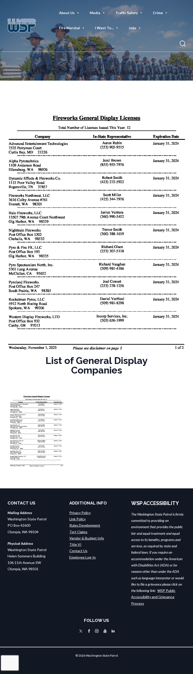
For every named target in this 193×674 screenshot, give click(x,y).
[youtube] (105, 631)
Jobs (132, 28)
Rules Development (84, 525)
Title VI (75, 544)
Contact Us (78, 551)
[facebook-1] (89, 631)
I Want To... (104, 28)
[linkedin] (113, 631)
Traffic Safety (126, 13)
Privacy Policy (80, 513)
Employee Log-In (82, 557)
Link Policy (77, 519)
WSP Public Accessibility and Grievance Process (153, 596)
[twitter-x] (80, 631)
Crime (158, 13)
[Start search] (182, 43)
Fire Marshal (69, 28)
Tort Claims (78, 532)
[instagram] (97, 631)
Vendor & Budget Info (86, 538)
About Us (67, 13)
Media (95, 13)
